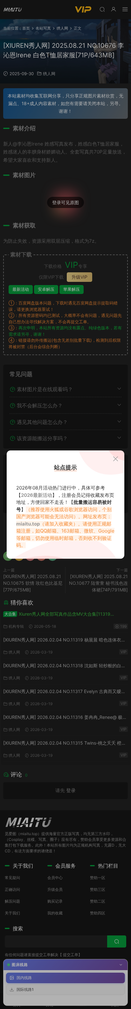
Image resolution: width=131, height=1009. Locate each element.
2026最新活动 (36, 495)
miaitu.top (28, 524)
